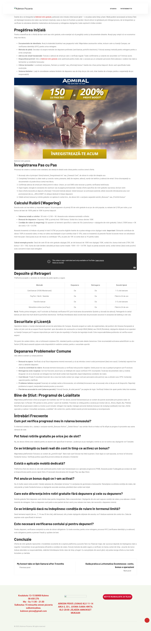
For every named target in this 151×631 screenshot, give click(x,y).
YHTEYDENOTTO (126, 8)
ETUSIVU (113, 8)
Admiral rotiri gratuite (43, 17)
